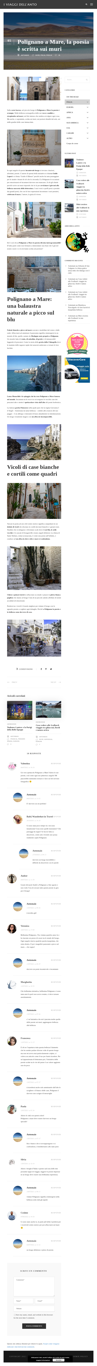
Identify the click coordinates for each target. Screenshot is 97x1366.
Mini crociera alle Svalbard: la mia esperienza (82, 207)
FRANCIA (14, 739)
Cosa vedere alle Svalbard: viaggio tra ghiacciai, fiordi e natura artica (48, 727)
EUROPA (16, 741)
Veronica (25, 926)
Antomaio (25, 55)
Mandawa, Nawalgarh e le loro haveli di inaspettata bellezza (79, 307)
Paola (23, 1106)
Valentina (25, 763)
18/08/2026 (11, 724)
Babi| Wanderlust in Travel (40, 816)
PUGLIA (49, 55)
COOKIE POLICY (80, 1356)
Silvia (23, 1159)
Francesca (25, 1038)
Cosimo (24, 1212)
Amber (24, 876)
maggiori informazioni (43, 1360)
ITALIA (43, 55)
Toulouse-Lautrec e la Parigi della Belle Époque (19, 728)
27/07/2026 (82, 214)
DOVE (37, 55)
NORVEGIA (48, 739)
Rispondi (56, 763)
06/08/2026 (40, 722)
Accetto (58, 1360)
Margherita (26, 982)
